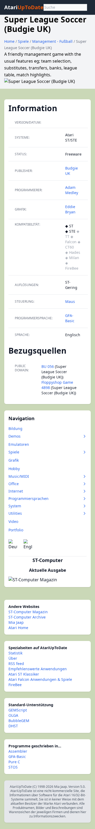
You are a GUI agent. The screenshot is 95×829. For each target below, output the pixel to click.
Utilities (15, 513)
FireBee (15, 684)
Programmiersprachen (28, 498)
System (14, 505)
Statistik (15, 652)
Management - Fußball (53, 41)
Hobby (14, 468)
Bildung (15, 428)
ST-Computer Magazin (28, 611)
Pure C (14, 761)
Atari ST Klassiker (23, 674)
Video (13, 521)
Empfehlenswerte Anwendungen (37, 668)
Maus (70, 301)
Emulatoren (18, 444)
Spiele (24, 41)
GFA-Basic (69, 318)
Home (9, 41)
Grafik (13, 460)
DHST (13, 725)
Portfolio (15, 529)
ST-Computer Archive (27, 617)
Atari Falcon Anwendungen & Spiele (40, 679)
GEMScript (17, 710)
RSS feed (16, 663)
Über (12, 658)
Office (13, 483)
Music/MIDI (18, 476)
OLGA (13, 715)
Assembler (17, 751)
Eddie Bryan (70, 209)
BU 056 (47, 366)
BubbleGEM (18, 720)
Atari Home (18, 627)
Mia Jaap (16, 622)
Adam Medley (71, 190)
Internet (15, 491)
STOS (13, 767)
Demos (14, 436)
